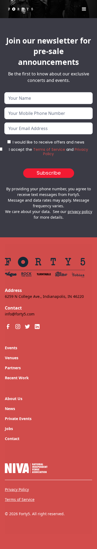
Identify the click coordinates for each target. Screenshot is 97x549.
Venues (11, 357)
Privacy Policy (17, 489)
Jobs (9, 428)
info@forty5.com (19, 314)
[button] (84, 9)
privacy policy (80, 211)
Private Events (18, 418)
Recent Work (17, 377)
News (10, 408)
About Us (13, 398)
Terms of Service (49, 149)
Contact (12, 438)
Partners (13, 367)
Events (11, 347)
